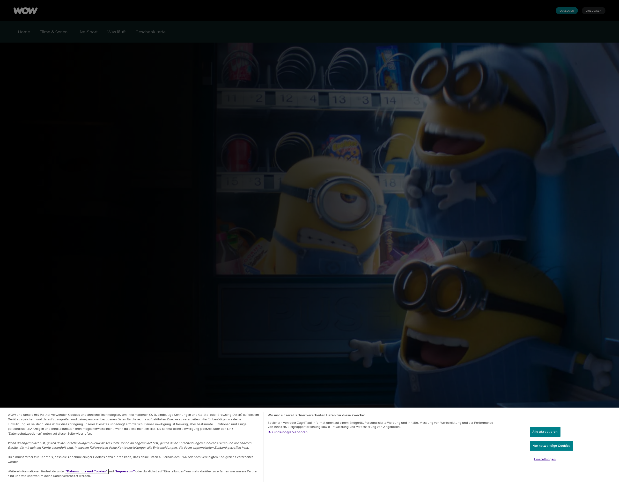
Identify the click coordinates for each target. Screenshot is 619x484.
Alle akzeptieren (545, 432)
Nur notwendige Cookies (551, 446)
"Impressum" (125, 471)
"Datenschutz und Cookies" (87, 471)
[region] (309, 446)
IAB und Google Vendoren (288, 432)
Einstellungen (545, 459)
